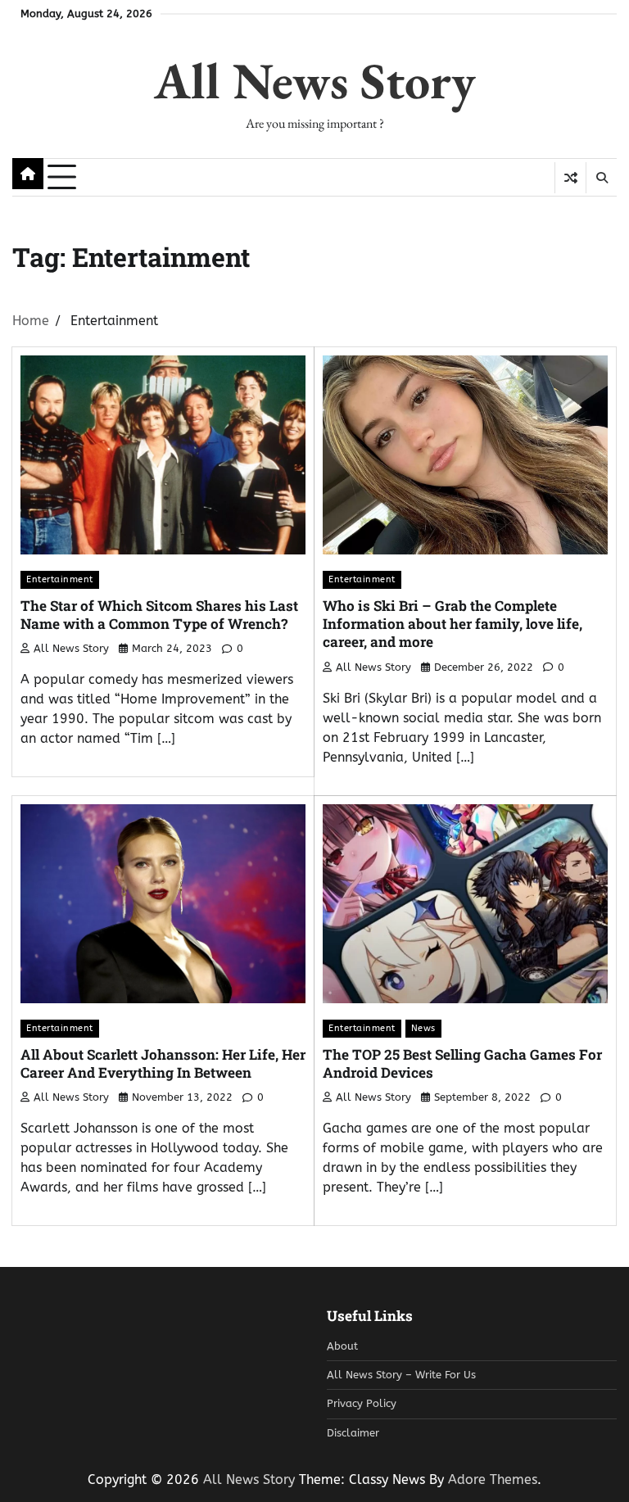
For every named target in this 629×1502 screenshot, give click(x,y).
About (342, 1346)
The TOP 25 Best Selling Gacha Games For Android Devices (462, 1063)
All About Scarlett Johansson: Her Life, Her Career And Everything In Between (162, 1063)
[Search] (601, 177)
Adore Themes (492, 1479)
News (423, 1028)
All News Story (315, 80)
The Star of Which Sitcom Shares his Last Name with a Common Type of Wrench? (159, 614)
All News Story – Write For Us (401, 1375)
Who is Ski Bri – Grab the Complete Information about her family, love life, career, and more (452, 624)
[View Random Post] (570, 177)
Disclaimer (353, 1433)
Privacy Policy (361, 1403)
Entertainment (59, 579)
